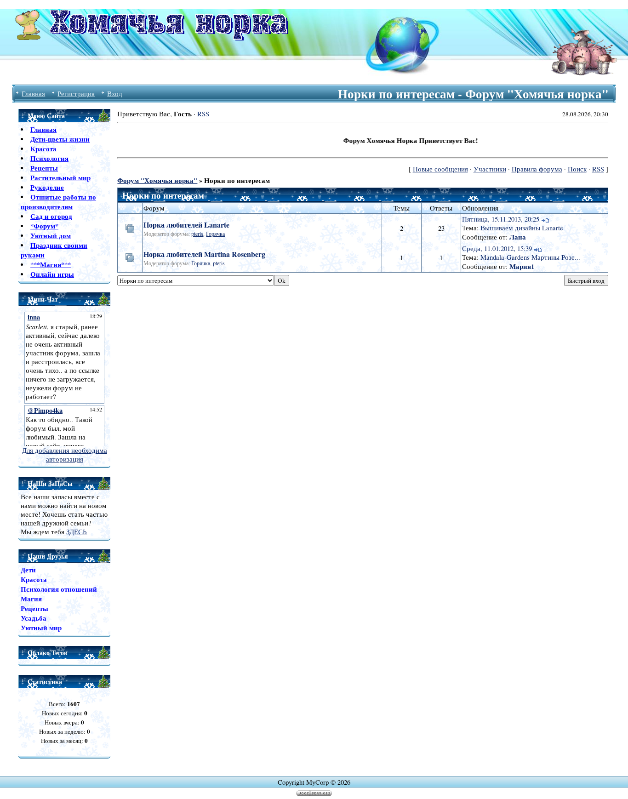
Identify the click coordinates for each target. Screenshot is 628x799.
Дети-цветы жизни (60, 139)
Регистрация (76, 93)
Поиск (577, 169)
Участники (490, 169)
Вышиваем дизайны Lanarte (521, 227)
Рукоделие (47, 187)
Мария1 (521, 266)
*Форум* (44, 226)
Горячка (215, 233)
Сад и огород (51, 216)
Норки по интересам (237, 180)
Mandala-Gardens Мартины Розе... (530, 257)
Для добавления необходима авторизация (64, 454)
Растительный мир (60, 178)
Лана (517, 237)
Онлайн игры (52, 274)
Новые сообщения (440, 169)
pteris (197, 233)
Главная (33, 93)
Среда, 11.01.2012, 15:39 (497, 248)
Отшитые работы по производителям (58, 201)
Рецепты (44, 168)
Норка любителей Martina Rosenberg (204, 254)
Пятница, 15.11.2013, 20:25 (500, 219)
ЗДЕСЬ (76, 531)
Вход (114, 93)
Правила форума (537, 169)
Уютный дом (50, 235)
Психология (49, 158)
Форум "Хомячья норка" (157, 180)
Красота (43, 149)
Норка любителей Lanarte (186, 224)
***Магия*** (50, 264)
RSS (203, 113)
